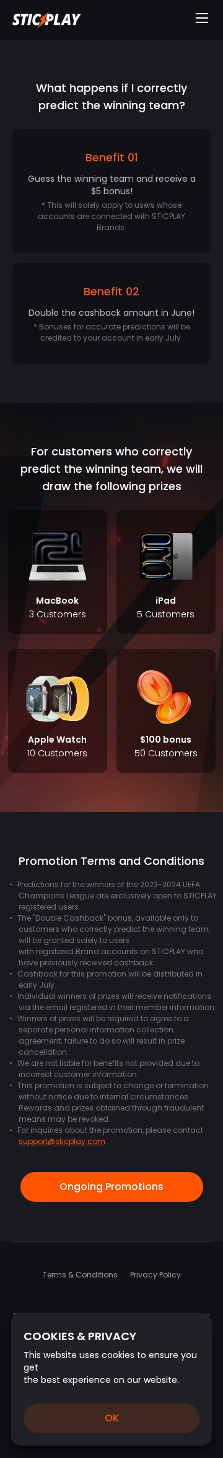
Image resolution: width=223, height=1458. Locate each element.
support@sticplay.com (62, 1141)
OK (112, 1418)
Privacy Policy (155, 1274)
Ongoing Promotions (111, 1186)
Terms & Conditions (80, 1274)
